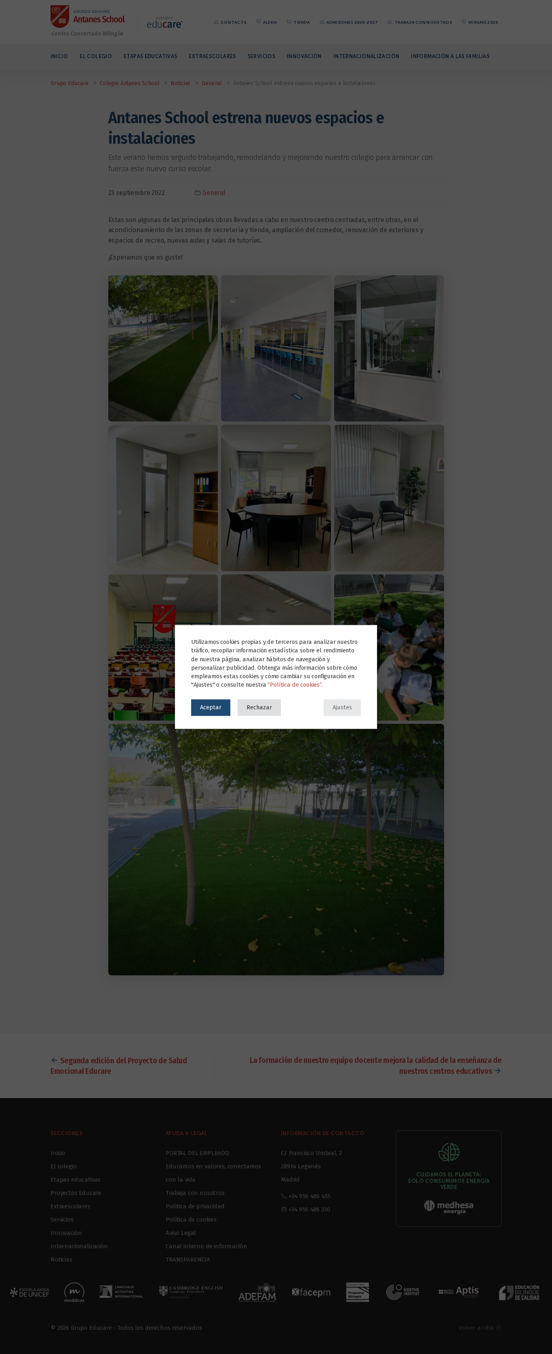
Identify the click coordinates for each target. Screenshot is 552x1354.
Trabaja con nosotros (422, 22)
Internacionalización (366, 56)
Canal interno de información (206, 1246)
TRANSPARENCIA (188, 1259)
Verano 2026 (483, 22)
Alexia (269, 22)
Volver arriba (477, 1327)
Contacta (233, 22)
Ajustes (342, 707)
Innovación (304, 56)
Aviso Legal (181, 1233)
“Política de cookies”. (295, 685)
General (213, 193)
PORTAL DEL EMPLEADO (197, 1153)
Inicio (59, 56)
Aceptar (210, 707)
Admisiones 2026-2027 (352, 22)
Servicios (261, 56)
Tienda (301, 22)
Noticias (61, 1259)
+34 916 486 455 (310, 1196)
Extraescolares (212, 56)
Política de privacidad (195, 1206)
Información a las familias (450, 56)
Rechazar (259, 707)
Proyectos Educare (76, 1193)
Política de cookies (191, 1219)
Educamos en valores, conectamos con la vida (213, 1173)
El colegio (96, 56)
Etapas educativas (150, 56)
